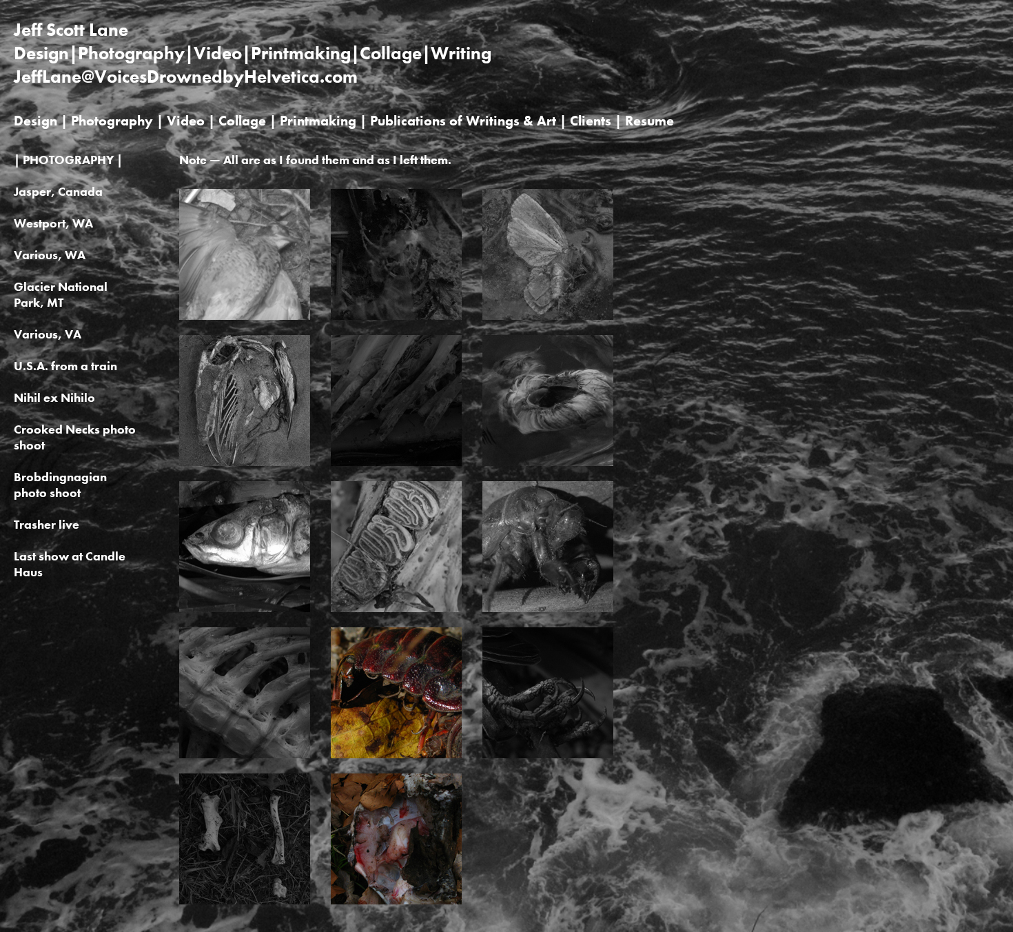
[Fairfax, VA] (244, 316)
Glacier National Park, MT (61, 294)
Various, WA (49, 255)
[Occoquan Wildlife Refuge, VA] (547, 608)
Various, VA (47, 334)
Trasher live (46, 524)
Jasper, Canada (58, 191)
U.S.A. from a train (65, 366)
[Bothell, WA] (244, 608)
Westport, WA (53, 223)
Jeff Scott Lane (71, 29)
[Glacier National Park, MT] (547, 316)
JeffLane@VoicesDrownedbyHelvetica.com (186, 76)
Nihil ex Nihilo (54, 397)
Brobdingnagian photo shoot (60, 484)
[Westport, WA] (244, 462)
